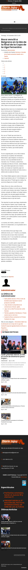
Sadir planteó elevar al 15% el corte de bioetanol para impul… (13, 356)
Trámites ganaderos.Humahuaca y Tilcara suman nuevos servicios (13, 406)
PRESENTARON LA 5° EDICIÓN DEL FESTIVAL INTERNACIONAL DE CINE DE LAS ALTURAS (14, 503)
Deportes (9, 26)
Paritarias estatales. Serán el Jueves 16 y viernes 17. (14, 495)
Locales (5, 338)
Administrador (11, 50)
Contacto (14, 3)
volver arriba (4, 330)
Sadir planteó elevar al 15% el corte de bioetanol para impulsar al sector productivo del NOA (14, 301)
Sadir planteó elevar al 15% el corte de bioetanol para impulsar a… (11, 522)
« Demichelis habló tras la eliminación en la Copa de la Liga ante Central (14, 324)
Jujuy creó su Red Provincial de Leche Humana (13, 393)
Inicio (5, 26)
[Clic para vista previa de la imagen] (14, 85)
